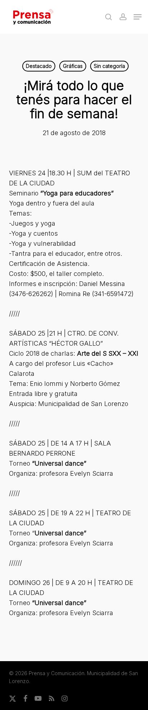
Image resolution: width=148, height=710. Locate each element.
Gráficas (73, 66)
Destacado (39, 66)
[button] (138, 16)
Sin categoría (109, 66)
